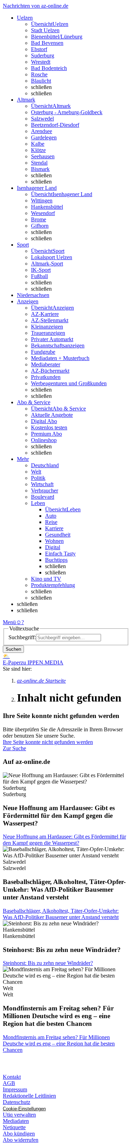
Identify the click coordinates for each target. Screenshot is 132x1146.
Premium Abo (46, 434)
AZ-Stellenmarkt (49, 320)
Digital (52, 547)
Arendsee (41, 131)
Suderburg (42, 55)
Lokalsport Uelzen (51, 257)
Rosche (39, 74)
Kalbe (37, 144)
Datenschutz (16, 1102)
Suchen (13, 649)
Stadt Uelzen (45, 30)
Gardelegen (44, 137)
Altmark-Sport (47, 264)
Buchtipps (56, 560)
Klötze (38, 150)
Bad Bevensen (47, 43)
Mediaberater (45, 364)
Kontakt (12, 1077)
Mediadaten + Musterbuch (60, 358)
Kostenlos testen (49, 427)
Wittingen (41, 200)
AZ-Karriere (45, 314)
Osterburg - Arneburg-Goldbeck (66, 112)
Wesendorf (43, 213)
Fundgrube (43, 352)
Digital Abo (44, 421)
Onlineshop (44, 440)
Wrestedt (40, 62)
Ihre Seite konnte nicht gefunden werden (48, 742)
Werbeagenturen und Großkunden (69, 383)
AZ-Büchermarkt (50, 371)
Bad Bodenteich (49, 68)
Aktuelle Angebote (52, 415)
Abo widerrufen (20, 1140)
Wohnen (54, 541)
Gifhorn (40, 226)
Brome (38, 219)
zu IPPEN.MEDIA (42, 662)
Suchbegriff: (22, 637)
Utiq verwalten (19, 1115)
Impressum (15, 1089)
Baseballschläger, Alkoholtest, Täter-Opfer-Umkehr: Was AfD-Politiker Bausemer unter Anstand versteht (61, 914)
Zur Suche (14, 748)
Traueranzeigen (48, 333)
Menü (9, 622)
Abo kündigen (19, 1134)
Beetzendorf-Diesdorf (55, 125)
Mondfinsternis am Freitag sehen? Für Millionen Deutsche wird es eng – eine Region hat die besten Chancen (59, 1043)
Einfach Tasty (60, 554)
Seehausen (43, 156)
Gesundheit (57, 535)
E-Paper (12, 662)
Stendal (39, 163)
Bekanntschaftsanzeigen (57, 345)
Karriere (54, 528)
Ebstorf (39, 49)
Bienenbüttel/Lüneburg (56, 37)
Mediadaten (16, 1121)
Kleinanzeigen (47, 327)
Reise (51, 522)
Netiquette (14, 1127)
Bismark (40, 169)
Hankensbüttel (47, 207)
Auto (50, 516)
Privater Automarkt (52, 339)
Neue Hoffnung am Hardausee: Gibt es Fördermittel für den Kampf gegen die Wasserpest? (64, 840)
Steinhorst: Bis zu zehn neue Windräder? (48, 963)
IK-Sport (41, 270)
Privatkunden (46, 377)
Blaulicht (41, 81)
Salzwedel (42, 119)
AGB (9, 1083)
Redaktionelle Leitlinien (29, 1096)
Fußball (39, 276)
